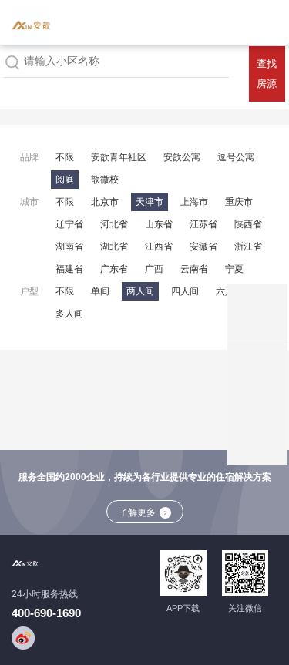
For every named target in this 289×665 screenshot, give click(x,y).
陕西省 (248, 224)
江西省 (159, 246)
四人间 (185, 291)
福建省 (69, 269)
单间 (100, 291)
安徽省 (203, 246)
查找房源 (267, 73)
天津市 (149, 201)
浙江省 (248, 246)
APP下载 (183, 608)
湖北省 (114, 246)
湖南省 (69, 246)
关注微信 (245, 608)
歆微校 (105, 179)
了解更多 (137, 512)
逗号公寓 (235, 157)
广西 (154, 269)
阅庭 (64, 179)
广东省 (114, 269)
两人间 (140, 291)
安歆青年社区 (118, 157)
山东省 (159, 224)
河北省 (114, 224)
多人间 (69, 313)
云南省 (194, 269)
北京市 (105, 201)
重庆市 (239, 201)
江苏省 (203, 224)
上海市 (194, 201)
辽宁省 (69, 224)
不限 (64, 157)
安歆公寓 (181, 157)
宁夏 (234, 269)
